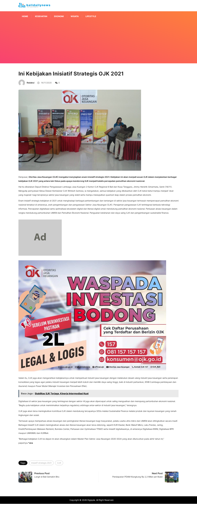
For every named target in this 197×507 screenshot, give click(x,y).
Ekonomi (59, 16)
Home (25, 16)
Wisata (75, 16)
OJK (59, 463)
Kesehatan (41, 16)
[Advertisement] (98, 46)
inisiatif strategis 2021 (41, 463)
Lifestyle (91, 16)
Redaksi (30, 82)
